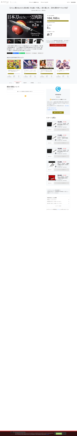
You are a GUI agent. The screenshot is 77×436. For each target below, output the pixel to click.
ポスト (10, 53)
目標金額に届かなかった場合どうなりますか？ (54, 201)
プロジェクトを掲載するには (34, 2)
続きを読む (67, 105)
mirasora (34, 10)
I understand (59, 433)
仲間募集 (32, 82)
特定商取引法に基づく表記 (52, 109)
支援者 (24, 82)
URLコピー (29, 53)
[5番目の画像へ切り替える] (40, 41)
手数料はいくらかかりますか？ (52, 199)
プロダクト (39, 10)
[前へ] (8, 26)
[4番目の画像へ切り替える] (32, 41)
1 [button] (25, 95)
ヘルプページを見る (58, 205)
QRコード (41, 53)
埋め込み (35, 53)
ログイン (68, 2)
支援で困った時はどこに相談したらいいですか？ (54, 203)
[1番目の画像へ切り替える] (10, 41)
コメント (39, 82)
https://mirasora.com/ (52, 107)
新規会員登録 (73, 2)
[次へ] (42, 26)
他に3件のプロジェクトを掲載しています (59, 99)
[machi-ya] (4, 2)
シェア (17, 53)
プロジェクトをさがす (44, 2)
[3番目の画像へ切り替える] (25, 41)
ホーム (10, 82)
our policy (47, 434)
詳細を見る (49, 129)
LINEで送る (22, 53)
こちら (58, 209)
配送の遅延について (13, 87)
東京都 (44, 10)
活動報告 (18, 82)
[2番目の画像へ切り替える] (17, 41)
